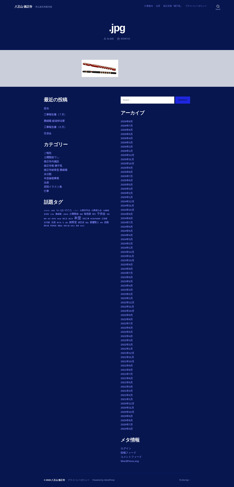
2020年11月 (127, 407)
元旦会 (52, 214)
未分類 (47, 174)
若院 (112, 39)
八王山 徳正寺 (23, 6)
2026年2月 (127, 146)
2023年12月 (127, 252)
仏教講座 (106, 210)
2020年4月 (127, 428)
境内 (94, 214)
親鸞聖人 (94, 222)
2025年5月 (127, 184)
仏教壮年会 (85, 210)
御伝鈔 (59, 218)
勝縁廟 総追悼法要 (54, 120)
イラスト (76, 210)
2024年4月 (127, 235)
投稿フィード (128, 452)
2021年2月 (127, 395)
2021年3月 (127, 390)
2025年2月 (127, 193)
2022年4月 (127, 336)
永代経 (47, 222)
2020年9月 (127, 416)
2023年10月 (127, 260)
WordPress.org (130, 461)
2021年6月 (127, 378)
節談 (66, 222)
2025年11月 (127, 159)
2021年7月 (127, 374)
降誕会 (60, 226)
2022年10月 (127, 310)
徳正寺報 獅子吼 (53, 165)
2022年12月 (127, 302)
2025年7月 (127, 176)
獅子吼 (59, 222)
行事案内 (148, 6)
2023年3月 (127, 289)
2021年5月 (127, 382)
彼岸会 (54, 219)
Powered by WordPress (103, 480)
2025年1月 (127, 197)
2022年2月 (127, 344)
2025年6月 (127, 180)
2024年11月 (127, 205)
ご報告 (48, 153)
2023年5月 (127, 281)
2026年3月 (127, 142)
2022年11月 (127, 306)
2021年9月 (127, 365)
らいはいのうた (64, 210)
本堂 (77, 218)
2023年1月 (127, 298)
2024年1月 (127, 247)
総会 (87, 222)
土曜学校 (65, 214)
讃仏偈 (46, 226)
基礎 (81, 214)
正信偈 (104, 218)
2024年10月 (127, 209)
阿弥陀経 (53, 226)
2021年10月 (127, 361)
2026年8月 (127, 121)
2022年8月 (127, 319)
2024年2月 (127, 243)
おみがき (47, 210)
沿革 (158, 6)
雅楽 (77, 226)
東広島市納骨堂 (95, 219)
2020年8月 (127, 420)
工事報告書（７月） (55, 114)
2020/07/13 (125, 39)
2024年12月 (127, 201)
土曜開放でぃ (51, 157)
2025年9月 (127, 167)
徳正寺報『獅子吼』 (172, 6)
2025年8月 (127, 171)
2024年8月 (127, 218)
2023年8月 (127, 268)
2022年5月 (127, 331)
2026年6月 (127, 129)
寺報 (108, 214)
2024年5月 (127, 230)
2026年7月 (127, 125)
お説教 (53, 210)
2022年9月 (127, 315)
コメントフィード (131, 456)
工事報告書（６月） (55, 127)
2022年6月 (127, 327)
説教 (106, 222)
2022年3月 (127, 340)
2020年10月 (127, 411)
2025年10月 (127, 163)
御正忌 (65, 219)
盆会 (46, 108)
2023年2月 (127, 294)
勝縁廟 (58, 214)
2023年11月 (127, 256)
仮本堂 (46, 214)
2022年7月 (127, 323)
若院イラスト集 (53, 186)
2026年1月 (127, 150)
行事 (46, 191)
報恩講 (87, 214)
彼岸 (49, 218)
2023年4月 (127, 285)
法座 (46, 182)
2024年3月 (127, 239)
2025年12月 (127, 155)
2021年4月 (127, 386)
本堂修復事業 (51, 178)
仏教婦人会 (97, 210)
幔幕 (45, 218)
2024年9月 (127, 214)
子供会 (101, 213)
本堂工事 (85, 219)
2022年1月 (127, 348)
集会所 (82, 225)
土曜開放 (73, 213)
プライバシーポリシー (196, 6)
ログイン (126, 448)
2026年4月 (127, 138)
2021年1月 (127, 399)
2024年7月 (127, 222)
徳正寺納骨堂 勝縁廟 (55, 169)
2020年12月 (127, 403)
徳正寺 (70, 219)
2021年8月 (127, 369)
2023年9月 (127, 264)
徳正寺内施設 (51, 161)
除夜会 (73, 225)
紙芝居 (81, 222)
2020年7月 (127, 424)
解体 (101, 222)
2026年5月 (127, 134)
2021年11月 (127, 357)
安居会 (47, 133)
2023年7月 (127, 273)
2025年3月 (127, 188)
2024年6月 (127, 226)
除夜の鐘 (66, 226)
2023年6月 (127, 277)
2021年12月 (127, 353)
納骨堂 (73, 222)
